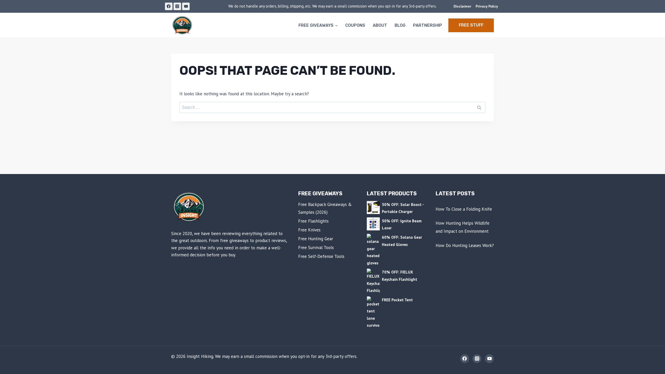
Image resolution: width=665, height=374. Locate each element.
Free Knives (309, 230)
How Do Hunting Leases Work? (465, 245)
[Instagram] (177, 6)
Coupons (355, 25)
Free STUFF (471, 25)
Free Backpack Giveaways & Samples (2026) (325, 208)
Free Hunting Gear (315, 239)
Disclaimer (462, 6)
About (380, 25)
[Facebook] (168, 6)
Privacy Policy (487, 6)
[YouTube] (186, 6)
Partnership (427, 25)
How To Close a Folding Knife (464, 209)
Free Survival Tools (316, 247)
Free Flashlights (313, 221)
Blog (400, 25)
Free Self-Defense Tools (321, 256)
